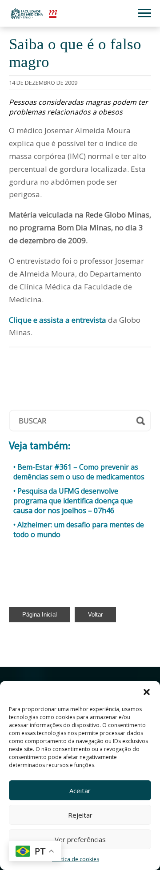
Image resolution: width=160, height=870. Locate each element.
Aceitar (80, 790)
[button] (146, 692)
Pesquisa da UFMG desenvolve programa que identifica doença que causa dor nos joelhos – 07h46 (73, 500)
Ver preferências (80, 839)
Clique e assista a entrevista (57, 320)
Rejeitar (80, 815)
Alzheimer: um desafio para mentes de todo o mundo (78, 529)
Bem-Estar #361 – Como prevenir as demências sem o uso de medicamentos (78, 472)
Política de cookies (75, 859)
